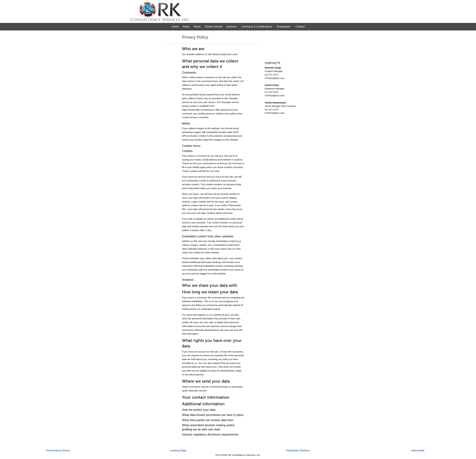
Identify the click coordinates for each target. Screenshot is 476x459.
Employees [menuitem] (283, 26)
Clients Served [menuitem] (213, 26)
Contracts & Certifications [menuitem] (256, 26)
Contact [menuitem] (300, 26)
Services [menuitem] (231, 26)
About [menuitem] (197, 26)
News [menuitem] (186, 26)
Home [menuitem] (175, 26)
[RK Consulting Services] (161, 11)
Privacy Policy (195, 37)
